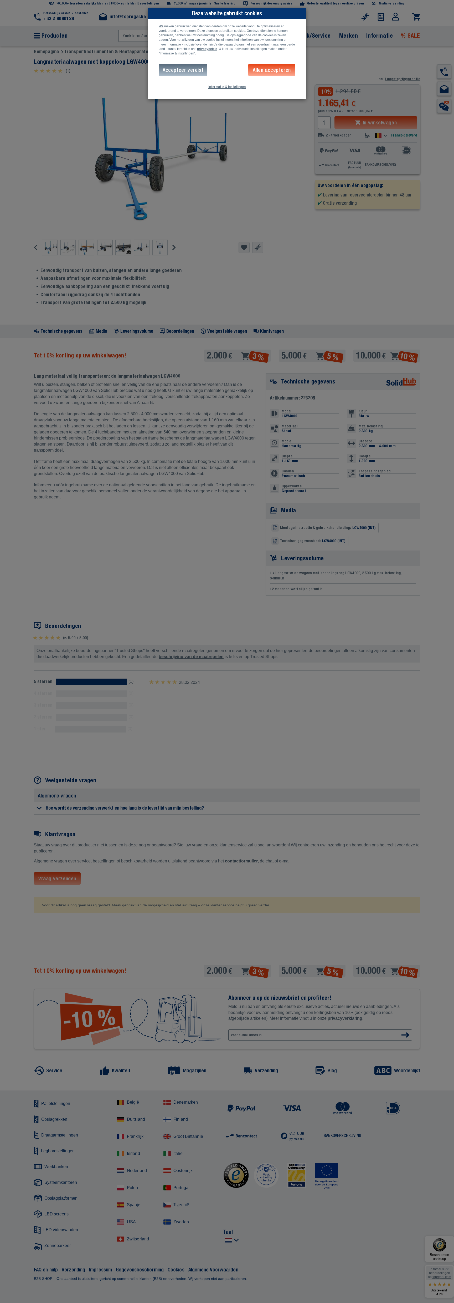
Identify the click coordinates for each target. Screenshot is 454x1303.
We (161, 26)
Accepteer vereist (183, 70)
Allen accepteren (272, 70)
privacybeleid (207, 49)
